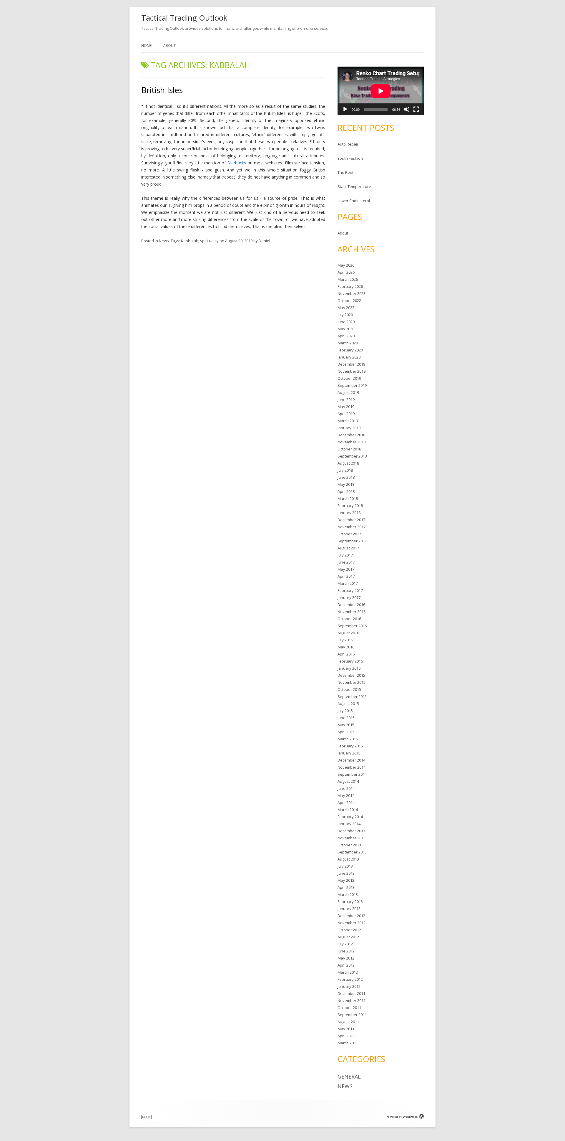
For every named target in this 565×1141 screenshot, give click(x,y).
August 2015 (348, 703)
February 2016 (350, 661)
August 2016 (348, 632)
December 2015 (351, 675)
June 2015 (346, 717)
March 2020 (348, 343)
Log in (146, 1116)
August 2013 (348, 859)
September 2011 (352, 1014)
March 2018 (348, 498)
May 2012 (346, 958)
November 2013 (351, 838)
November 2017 (351, 526)
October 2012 (349, 929)
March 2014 (348, 809)
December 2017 (351, 519)
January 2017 (349, 597)
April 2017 (346, 576)
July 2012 (345, 944)
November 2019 (351, 371)
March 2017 (348, 583)
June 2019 (346, 399)
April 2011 (346, 1035)
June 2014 (346, 788)
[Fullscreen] (416, 109)
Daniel (264, 240)
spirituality (209, 240)
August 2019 (348, 392)
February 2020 (350, 350)
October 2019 (349, 378)
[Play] (345, 109)
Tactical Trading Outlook (184, 17)
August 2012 (348, 936)
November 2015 (351, 682)
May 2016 (346, 647)
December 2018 (351, 434)
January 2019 (349, 427)
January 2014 (349, 823)
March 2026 (348, 279)
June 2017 (346, 562)
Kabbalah (189, 240)
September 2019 (352, 385)
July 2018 (345, 470)
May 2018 (346, 484)
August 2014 (348, 781)
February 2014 (350, 816)
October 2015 (349, 689)
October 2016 (349, 618)
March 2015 (348, 739)
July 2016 (345, 640)
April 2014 (346, 802)
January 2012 (349, 986)
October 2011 (349, 1007)
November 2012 (351, 922)
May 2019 (346, 406)
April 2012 (346, 965)
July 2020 (345, 314)
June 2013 (346, 873)
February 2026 (350, 286)
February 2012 (350, 979)
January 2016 (349, 668)
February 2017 (350, 590)
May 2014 (346, 795)
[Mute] (407, 109)
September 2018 (352, 456)
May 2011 (346, 1028)
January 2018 (349, 512)
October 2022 (349, 300)
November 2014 (351, 767)
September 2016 (352, 625)
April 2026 (346, 272)
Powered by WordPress (402, 1116)
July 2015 (345, 710)
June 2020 (346, 321)
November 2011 (351, 1000)
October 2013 (349, 845)
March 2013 (348, 894)
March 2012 (348, 972)
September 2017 (352, 541)
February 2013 (350, 901)
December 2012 (351, 915)
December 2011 (351, 993)
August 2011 (348, 1021)
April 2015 (346, 731)
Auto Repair (348, 144)
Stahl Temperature (354, 186)
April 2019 (346, 413)
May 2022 (346, 307)
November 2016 (351, 611)
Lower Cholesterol (354, 200)
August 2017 (348, 548)
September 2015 (352, 696)
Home (146, 45)
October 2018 (349, 449)
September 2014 (352, 774)
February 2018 (350, 505)
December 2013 (351, 830)
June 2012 (346, 951)
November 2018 (351, 442)
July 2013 (345, 866)
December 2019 (351, 364)
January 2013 (349, 908)
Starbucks (236, 163)
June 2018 (346, 477)
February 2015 (350, 746)
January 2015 (349, 753)
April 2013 (346, 887)
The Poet (345, 172)
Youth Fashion (350, 158)
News (164, 240)
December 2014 (351, 760)
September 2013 (352, 852)
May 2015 (346, 724)
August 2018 (348, 463)
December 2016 (351, 604)
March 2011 (348, 1043)
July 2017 (345, 555)
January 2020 (349, 357)
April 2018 (346, 491)
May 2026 (346, 265)
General (349, 1076)
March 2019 (348, 420)
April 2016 (346, 654)
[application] (381, 91)
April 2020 (346, 335)
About (169, 45)
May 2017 (346, 569)
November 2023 (351, 293)
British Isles (162, 90)
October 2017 (349, 533)
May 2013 (346, 880)
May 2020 (346, 328)
